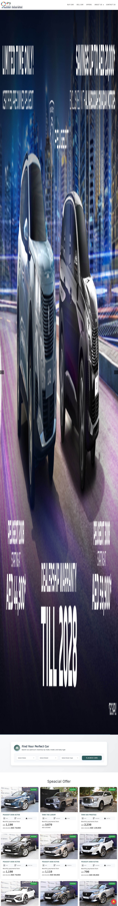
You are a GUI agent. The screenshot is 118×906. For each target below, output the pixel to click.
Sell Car (80, 5)
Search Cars (93, 758)
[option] (59, 372)
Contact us (110, 5)
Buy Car (70, 5)
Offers (89, 5)
